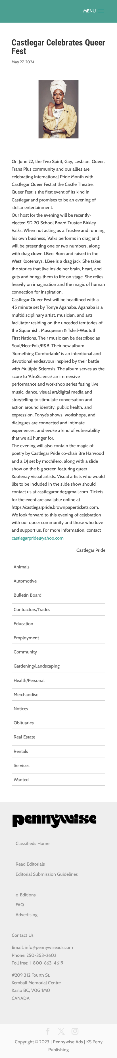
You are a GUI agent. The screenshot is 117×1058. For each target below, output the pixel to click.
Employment (26, 637)
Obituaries (24, 722)
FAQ (20, 904)
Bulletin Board (27, 595)
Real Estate (24, 737)
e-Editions (26, 895)
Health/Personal (29, 680)
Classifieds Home (32, 843)
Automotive (25, 581)
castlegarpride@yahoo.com (38, 538)
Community (25, 652)
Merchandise (26, 694)
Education (23, 623)
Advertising (26, 914)
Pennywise (63, 1041)
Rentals (21, 751)
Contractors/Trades (32, 609)
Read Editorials (30, 864)
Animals (22, 567)
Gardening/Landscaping (37, 666)
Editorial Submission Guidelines (47, 874)
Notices (21, 708)
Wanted (21, 779)
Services (22, 765)
